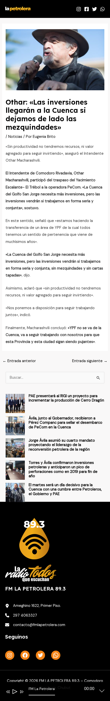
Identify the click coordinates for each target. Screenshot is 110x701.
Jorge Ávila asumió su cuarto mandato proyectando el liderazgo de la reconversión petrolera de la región (62, 445)
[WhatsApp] (102, 9)
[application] (51, 692)
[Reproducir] (14, 691)
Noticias (15, 136)
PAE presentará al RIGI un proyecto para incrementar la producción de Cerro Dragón (66, 398)
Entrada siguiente (89, 361)
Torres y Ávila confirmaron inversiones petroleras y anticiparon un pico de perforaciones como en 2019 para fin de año (63, 469)
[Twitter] (94, 9)
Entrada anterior (19, 361)
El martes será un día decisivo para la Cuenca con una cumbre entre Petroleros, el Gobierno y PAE (65, 489)
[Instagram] (78, 9)
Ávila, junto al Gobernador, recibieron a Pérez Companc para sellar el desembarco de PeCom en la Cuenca (65, 423)
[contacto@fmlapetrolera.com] (35, 624)
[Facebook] (86, 9)
